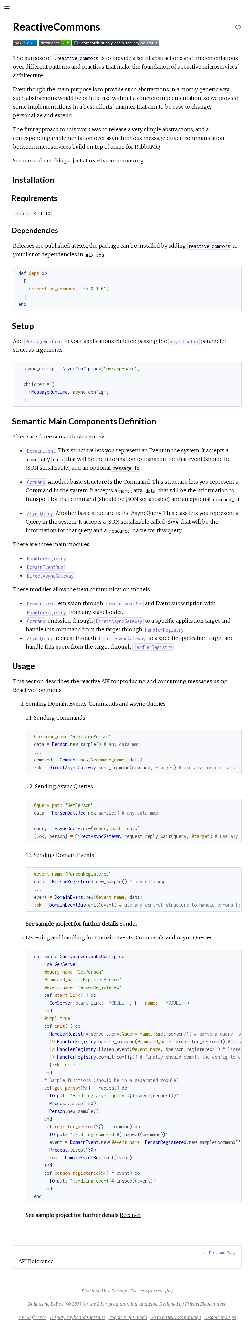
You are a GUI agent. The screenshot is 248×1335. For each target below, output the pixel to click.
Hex (82, 245)
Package (119, 1291)
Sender (129, 923)
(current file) (160, 1291)
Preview (138, 1291)
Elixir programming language (127, 1304)
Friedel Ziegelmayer (205, 1304)
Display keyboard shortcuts (77, 1317)
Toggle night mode (128, 1317)
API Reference (32, 1317)
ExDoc (57, 1304)
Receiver (130, 1215)
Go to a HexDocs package (175, 1317)
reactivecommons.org (116, 160)
